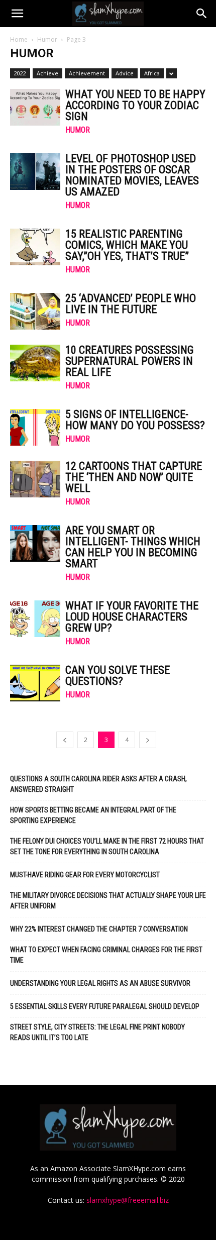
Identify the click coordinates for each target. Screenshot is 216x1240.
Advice (125, 73)
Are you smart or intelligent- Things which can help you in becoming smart (132, 547)
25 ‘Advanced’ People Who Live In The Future (130, 304)
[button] (17, 13)
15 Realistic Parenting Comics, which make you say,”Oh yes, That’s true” (127, 245)
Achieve (47, 73)
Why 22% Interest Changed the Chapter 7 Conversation (99, 929)
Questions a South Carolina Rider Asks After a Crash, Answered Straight (98, 784)
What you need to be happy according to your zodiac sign (135, 105)
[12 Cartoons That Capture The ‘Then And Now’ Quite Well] (35, 479)
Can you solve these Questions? (117, 675)
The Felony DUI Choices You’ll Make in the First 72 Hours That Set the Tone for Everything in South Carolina (107, 846)
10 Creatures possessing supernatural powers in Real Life (129, 361)
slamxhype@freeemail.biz (127, 1200)
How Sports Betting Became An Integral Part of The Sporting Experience (93, 815)
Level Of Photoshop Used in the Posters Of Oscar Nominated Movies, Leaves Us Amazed (132, 175)
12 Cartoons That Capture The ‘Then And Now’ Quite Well (133, 477)
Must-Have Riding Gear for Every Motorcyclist (85, 875)
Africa (152, 73)
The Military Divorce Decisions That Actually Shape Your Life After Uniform (108, 900)
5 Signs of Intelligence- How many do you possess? (135, 420)
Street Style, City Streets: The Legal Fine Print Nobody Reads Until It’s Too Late (97, 1032)
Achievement (87, 73)
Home (19, 39)
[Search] (202, 13)
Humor (47, 39)
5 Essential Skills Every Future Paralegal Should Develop (104, 1006)
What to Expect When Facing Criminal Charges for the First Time (106, 955)
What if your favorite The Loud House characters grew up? (131, 616)
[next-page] (147, 740)
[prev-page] (64, 740)
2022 (20, 73)
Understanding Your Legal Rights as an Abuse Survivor (100, 983)
